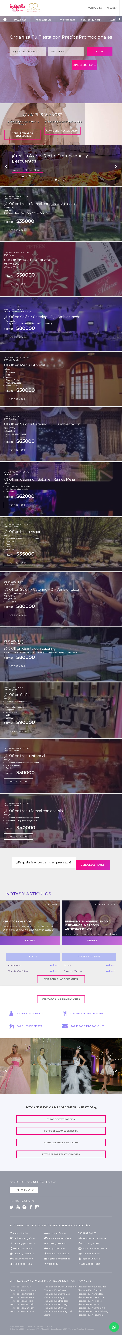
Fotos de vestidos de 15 (61, 1119)
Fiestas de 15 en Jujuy (54, 1297)
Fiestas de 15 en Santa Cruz (91, 1308)
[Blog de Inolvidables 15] (24, 1207)
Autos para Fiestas (56, 1233)
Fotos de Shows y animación (61, 1142)
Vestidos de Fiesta (22, 1264)
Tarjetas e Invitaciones (16, 252)
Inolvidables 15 (18, 8)
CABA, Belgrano (10, 690)
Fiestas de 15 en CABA (20, 1287)
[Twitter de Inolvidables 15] (12, 1207)
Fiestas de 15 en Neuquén (22, 1304)
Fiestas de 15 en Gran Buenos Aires (60, 1287)
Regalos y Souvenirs (23, 1253)
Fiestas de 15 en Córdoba (22, 1294)
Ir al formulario (24, 1190)
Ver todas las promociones (61, 999)
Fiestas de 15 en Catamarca (23, 1290)
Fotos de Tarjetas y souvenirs (61, 1154)
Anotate (27, 176)
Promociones (43, 20)
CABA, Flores (9, 255)
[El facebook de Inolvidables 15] (30, 1207)
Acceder (112, 8)
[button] (9, 165)
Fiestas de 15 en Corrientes (57, 1294)
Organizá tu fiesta (91, 20)
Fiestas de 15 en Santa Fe (22, 1311)
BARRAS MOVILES (87, 1233)
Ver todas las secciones (61, 979)
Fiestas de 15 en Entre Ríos (90, 1294)
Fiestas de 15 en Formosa (22, 1297)
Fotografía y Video (56, 1248)
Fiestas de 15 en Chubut (89, 1290)
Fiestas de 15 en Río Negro (56, 1304)
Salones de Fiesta (13, 309)
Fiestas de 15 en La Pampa (91, 1297)
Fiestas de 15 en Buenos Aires (92, 1287)
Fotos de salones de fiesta (61, 1131)
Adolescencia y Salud (107, 904)
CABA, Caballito (10, 419)
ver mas (30, 940)
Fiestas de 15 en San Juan (22, 1308)
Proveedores (67, 20)
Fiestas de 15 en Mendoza (56, 1301)
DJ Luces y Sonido (90, 1243)
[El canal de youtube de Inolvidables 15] (17, 1207)
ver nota (54, 965)
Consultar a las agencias (62, 130)
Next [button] (116, 1070)
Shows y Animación (23, 1259)
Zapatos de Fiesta (90, 1264)
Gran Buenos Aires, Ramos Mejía (18, 312)
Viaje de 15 (52, 1264)
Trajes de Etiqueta (90, 1259)
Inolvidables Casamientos (33, 8)
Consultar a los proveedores (22, 134)
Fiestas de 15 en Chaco (55, 1290)
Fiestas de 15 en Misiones (90, 1301)
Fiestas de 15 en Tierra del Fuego (93, 1311)
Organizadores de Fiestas (94, 1248)
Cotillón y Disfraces (56, 1243)
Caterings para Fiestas (16, 196)
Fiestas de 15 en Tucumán (90, 1315)
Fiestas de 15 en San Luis (55, 1308)
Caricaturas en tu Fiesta (59, 1238)
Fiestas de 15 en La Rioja (21, 1301)
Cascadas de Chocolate (93, 1238)
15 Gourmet (51, 904)
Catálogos (19, 20)
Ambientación (20, 1233)
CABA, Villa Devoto (11, 199)
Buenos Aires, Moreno (13, 643)
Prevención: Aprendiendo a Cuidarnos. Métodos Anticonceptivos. (88, 925)
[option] (15, 1070)
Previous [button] (6, 1070)
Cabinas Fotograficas (24, 1238)
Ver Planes (95, 8)
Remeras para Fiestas (58, 1253)
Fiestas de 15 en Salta (88, 1304)
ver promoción (18, 230)
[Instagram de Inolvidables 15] (36, 1207)
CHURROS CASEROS (17, 921)
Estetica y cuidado (22, 1248)
